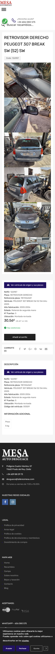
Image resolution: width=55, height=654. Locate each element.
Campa (7, 571)
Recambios (9, 567)
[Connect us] (5, 502)
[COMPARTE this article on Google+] (30, 349)
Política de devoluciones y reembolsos (22, 538)
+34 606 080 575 (24, 22)
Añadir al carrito (19, 337)
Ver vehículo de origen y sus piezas (27, 285)
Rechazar (22, 648)
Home (7, 563)
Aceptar (9, 648)
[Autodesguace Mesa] (14, 3)
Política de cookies (12, 534)
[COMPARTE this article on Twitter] (24, 349)
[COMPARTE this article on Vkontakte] (40, 349)
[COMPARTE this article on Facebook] (19, 349)
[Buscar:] (23, 25)
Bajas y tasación (12, 579)
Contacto (8, 584)
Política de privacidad (14, 525)
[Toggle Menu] (3, 10)
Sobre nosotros (11, 575)
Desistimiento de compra (15, 542)
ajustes (25, 640)
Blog (6, 588)
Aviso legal (9, 529)
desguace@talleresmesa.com (20, 479)
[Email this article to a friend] (46, 349)
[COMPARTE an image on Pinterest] (35, 349)
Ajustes (36, 648)
